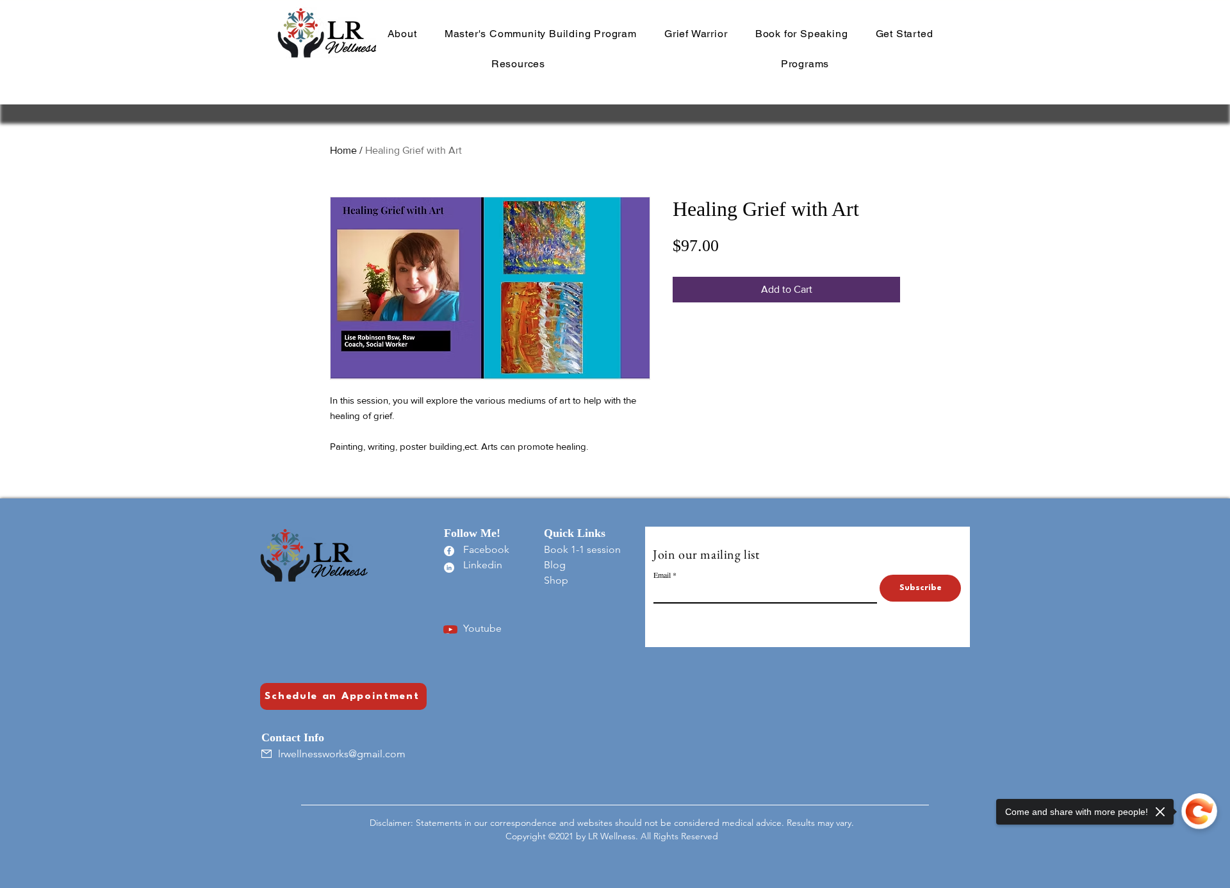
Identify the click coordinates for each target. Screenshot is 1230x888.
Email (662, 575)
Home (343, 150)
